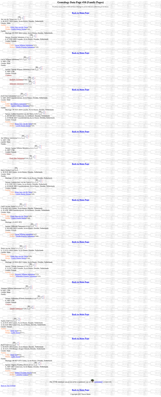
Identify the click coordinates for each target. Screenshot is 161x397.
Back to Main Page (80, 13)
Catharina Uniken (22, 375)
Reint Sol (14, 331)
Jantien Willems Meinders (20, 106)
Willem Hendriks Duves (23, 373)
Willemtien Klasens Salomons (26, 276)
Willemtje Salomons (16, 84)
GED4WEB (98, 382)
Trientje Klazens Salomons (25, 47)
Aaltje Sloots (15, 333)
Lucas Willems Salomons (23, 45)
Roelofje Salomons (16, 79)
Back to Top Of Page (8, 386)
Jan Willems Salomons (18, 104)
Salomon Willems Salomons (24, 274)
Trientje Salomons (16, 308)
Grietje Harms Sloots (18, 29)
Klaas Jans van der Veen (19, 27)
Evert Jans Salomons (17, 158)
